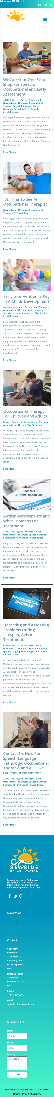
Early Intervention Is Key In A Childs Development (26, 299)
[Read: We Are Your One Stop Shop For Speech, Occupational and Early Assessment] (27, 57)
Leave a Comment (12, 422)
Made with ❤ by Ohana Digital (27, 1094)
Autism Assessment (31, 99)
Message (11, 1054)
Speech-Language (22, 105)
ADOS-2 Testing (11, 99)
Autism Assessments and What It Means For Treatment (26, 520)
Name (10, 1030)
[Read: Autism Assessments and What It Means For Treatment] (27, 494)
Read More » (9, 151)
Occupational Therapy (14, 310)
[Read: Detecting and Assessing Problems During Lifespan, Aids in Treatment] (27, 603)
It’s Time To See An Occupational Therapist (25, 202)
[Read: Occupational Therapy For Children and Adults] (27, 387)
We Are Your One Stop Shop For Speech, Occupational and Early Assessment (24, 87)
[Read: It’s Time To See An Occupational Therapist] (27, 177)
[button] (45, 19)
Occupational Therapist (15, 102)
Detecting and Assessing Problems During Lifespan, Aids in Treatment (26, 632)
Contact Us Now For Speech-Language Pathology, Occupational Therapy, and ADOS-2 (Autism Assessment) (26, 763)
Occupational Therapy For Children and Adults (25, 414)
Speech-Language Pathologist (22, 107)
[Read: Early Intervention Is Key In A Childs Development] (27, 274)
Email (10, 1042)
